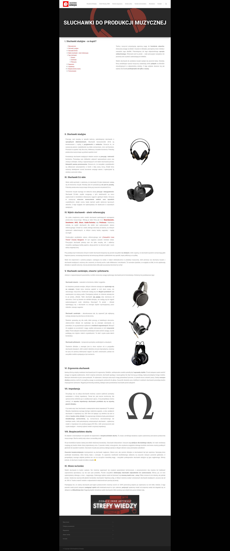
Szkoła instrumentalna (140, 3)
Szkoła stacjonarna (117, 3)
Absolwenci (152, 3)
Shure (81, 222)
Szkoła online (128, 3)
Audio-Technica (89, 222)
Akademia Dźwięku (92, 3)
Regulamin (66, 530)
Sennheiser (69, 222)
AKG (76, 222)
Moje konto (66, 522)
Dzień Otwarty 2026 (104, 3)
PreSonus (102, 222)
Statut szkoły (66, 534)
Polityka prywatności (68, 526)
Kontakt (160, 3)
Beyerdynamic (109, 220)
